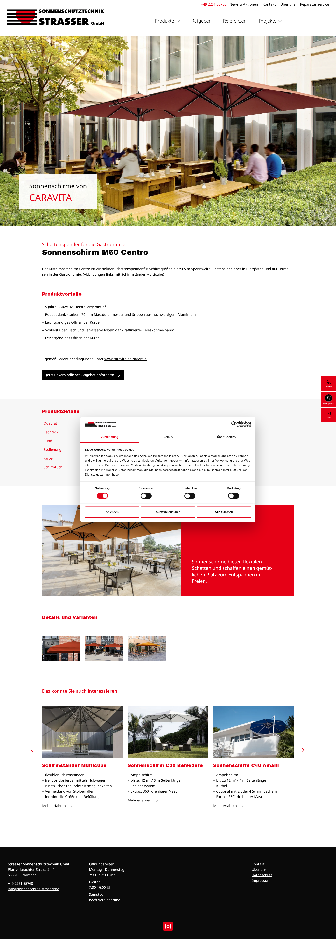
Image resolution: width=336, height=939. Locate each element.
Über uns (287, 4)
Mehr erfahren (54, 805)
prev (33, 751)
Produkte (164, 20)
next (303, 751)
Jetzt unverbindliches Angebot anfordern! (80, 374)
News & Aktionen (243, 4)
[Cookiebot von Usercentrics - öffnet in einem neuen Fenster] (234, 424)
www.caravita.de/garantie (125, 358)
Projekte (267, 20)
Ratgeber (201, 20)
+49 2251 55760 (213, 4)
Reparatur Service (314, 4)
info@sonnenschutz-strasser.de (33, 889)
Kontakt (269, 4)
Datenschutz (262, 875)
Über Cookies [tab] (226, 437)
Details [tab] (168, 437)
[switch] (146, 496)
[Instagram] (168, 926)
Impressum (261, 880)
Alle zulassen (224, 512)
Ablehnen (112, 512)
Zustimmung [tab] (109, 437)
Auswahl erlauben (168, 512)
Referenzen (235, 20)
